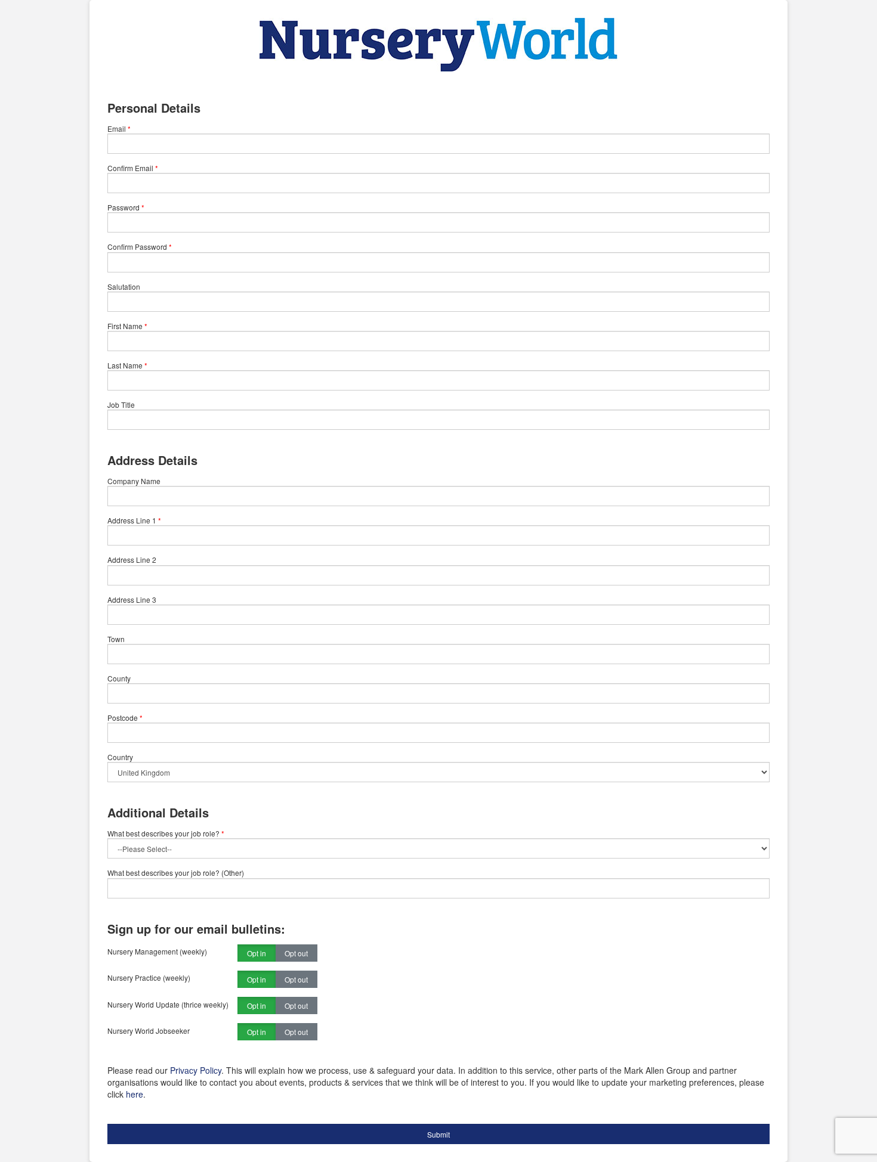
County (119, 678)
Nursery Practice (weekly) (148, 977)
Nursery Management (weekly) (157, 951)
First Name (125, 326)
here (134, 1094)
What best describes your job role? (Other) (175, 872)
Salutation (123, 286)
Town (116, 639)
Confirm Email (130, 168)
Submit (438, 1134)
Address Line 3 (131, 599)
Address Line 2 (131, 559)
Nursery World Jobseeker (148, 1030)
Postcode (122, 717)
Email (116, 128)
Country (120, 757)
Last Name (125, 365)
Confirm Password (137, 246)
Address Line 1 (131, 520)
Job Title (121, 404)
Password (123, 207)
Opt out (296, 953)
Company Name (133, 481)
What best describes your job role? (165, 833)
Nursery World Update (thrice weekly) (167, 1004)
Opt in (256, 953)
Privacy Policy (195, 1070)
